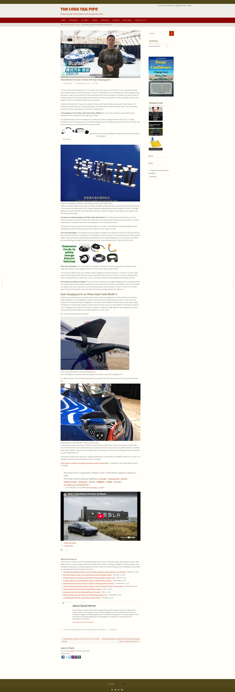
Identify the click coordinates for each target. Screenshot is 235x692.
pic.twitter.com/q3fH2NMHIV (75, 485)
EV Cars (78, 24)
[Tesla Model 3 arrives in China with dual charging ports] (100, 77)
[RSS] (1, 284)
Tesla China (82, 630)
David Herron (68, 83)
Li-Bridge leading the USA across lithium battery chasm (81, 598)
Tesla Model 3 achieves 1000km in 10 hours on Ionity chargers (80, 640)
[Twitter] (1, 281)
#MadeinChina (69, 482)
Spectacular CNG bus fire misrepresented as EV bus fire (81, 592)
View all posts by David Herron (84, 622)
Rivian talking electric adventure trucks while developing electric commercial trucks (121, 640)
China (66, 630)
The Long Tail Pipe (79, 10)
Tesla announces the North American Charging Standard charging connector (89, 583)
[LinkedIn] (1, 287)
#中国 (108, 482)
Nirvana (117, 684)
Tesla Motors (101, 630)
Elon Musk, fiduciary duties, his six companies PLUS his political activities (87, 575)
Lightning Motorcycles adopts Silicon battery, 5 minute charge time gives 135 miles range (93, 586)
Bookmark (113, 630)
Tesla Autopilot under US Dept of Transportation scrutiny (82, 589)
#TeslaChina (113, 479)
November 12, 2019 (82, 83)
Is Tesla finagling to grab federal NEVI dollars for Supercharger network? (87, 580)
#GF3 (91, 482)
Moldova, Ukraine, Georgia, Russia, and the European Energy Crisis (85, 595)
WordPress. (124, 684)
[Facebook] (1, 278)
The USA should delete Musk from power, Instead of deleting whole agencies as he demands (94, 572)
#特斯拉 (99, 482)
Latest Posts (68, 546)
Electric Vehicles (69, 24)
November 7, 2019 (96, 487)
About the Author (70, 543)
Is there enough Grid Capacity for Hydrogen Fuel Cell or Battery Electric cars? (89, 578)
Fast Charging (73, 630)
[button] (63, 658)
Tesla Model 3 (91, 630)
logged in (73, 651)
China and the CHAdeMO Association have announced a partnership (84, 463)
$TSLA (116, 482)
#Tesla (102, 479)
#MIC (123, 479)
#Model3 (82, 482)
